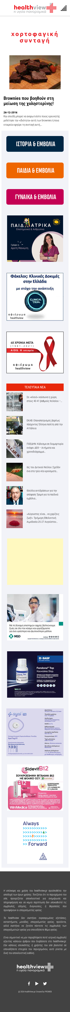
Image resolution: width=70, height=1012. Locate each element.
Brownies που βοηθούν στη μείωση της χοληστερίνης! (29, 101)
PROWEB (48, 991)
